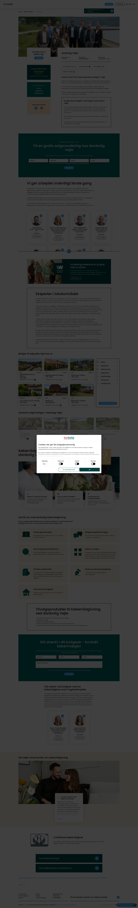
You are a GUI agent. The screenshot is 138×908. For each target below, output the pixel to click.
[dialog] (69, 454)
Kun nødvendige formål (69, 469)
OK (89, 469)
